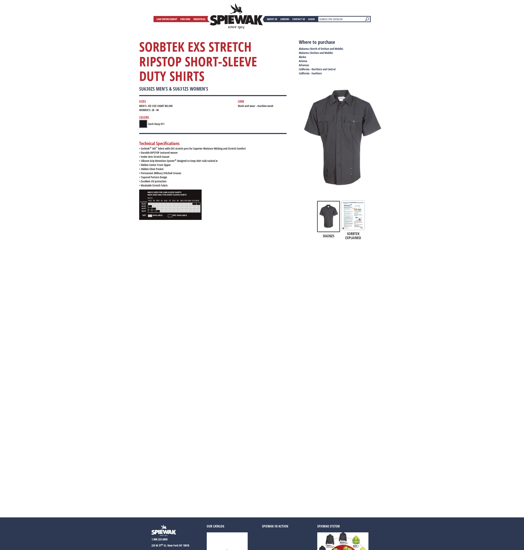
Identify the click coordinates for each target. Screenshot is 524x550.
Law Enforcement (167, 19)
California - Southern (310, 73)
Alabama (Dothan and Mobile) (316, 53)
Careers (284, 19)
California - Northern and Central (317, 69)
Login (311, 19)
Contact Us (298, 19)
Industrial (199, 19)
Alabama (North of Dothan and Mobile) (321, 49)
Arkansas (304, 65)
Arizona (303, 61)
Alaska (302, 57)
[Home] (236, 16)
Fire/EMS (185, 19)
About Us (272, 19)
